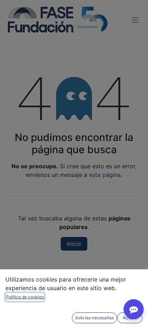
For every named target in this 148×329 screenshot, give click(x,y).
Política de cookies (25, 297)
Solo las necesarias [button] (94, 317)
